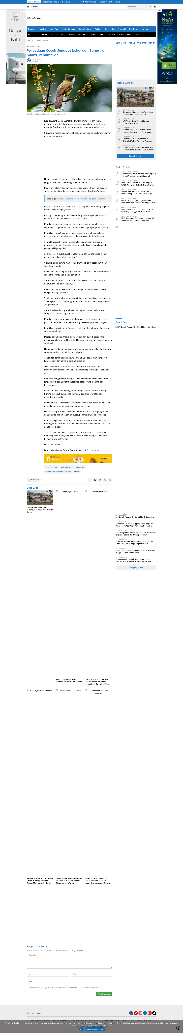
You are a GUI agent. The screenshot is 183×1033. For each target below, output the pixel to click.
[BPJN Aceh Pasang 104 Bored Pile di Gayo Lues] (136, 419)
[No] (180, 1026)
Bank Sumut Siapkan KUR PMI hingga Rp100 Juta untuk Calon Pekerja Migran (137, 184)
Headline (42, 29)
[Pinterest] (136, 1013)
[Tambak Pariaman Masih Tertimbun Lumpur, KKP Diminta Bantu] (40, 497)
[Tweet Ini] (95, 480)
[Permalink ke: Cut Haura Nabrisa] (29, 60)
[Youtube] (150, 1013)
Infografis (111, 34)
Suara (76, 472)
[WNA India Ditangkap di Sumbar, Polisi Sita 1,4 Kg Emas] (69, 583)
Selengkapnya (135, 156)
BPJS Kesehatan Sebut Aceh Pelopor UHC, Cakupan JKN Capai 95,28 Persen (138, 219)
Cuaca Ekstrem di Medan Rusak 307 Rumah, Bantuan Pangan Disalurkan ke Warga (69, 880)
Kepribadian (66, 467)
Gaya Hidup (110, 29)
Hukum (44, 34)
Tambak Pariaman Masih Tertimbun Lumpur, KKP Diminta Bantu (40, 509)
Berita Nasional (85, 29)
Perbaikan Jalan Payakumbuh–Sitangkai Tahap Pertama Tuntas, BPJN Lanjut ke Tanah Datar (40, 880)
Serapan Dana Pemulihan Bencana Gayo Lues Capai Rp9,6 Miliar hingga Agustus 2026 (134, 542)
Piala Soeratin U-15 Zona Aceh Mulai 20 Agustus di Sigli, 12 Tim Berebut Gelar (135, 551)
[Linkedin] (145, 1013)
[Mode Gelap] (155, 6)
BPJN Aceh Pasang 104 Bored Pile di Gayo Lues (77, 2)
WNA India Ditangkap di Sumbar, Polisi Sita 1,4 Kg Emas (69, 680)
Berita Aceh (54, 29)
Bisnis (63, 34)
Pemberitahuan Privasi (95, 1029)
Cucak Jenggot (51, 467)
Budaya (54, 34)
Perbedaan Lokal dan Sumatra (58, 472)
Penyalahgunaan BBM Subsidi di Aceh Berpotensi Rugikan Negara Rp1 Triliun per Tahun (136, 533)
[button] (150, 6)
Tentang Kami (124, 34)
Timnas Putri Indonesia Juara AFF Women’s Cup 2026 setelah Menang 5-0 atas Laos (137, 192)
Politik (97, 29)
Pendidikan (82, 34)
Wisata (72, 34)
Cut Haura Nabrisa (38, 59)
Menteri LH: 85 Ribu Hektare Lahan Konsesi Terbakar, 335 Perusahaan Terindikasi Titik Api (98, 681)
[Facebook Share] (90, 480)
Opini (101, 34)
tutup (23, 11)
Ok (81, 1029)
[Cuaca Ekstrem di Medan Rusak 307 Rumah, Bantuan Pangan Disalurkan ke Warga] (69, 782)
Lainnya (145, 29)
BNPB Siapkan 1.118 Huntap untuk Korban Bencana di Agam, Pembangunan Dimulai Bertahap (98, 880)
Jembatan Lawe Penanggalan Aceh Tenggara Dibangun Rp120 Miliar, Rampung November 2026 (134, 525)
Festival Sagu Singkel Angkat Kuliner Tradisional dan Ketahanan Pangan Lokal (138, 201)
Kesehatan (133, 29)
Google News (93, 450)
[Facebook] (131, 1013)
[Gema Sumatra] (34, 18)
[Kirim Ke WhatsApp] (110, 480)
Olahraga (32, 34)
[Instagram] (140, 1013)
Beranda (31, 29)
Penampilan (79, 467)
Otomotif (122, 29)
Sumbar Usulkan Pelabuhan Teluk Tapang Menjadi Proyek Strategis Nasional (138, 175)
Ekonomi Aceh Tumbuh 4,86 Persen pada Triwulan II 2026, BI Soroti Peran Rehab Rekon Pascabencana (134, 560)
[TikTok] (154, 1013)
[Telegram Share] (105, 480)
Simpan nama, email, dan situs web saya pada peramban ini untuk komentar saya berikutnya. (66, 987)
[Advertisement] (111, 17)
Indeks (35, 6)
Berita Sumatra (68, 29)
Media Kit (139, 34)
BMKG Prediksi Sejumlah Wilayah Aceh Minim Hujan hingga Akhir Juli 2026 (137, 210)
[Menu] (28, 6)
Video (93, 34)
